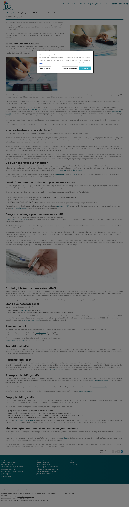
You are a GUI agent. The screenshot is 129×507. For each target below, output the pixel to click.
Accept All (85, 68)
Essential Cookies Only (70, 68)
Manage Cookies (45, 68)
